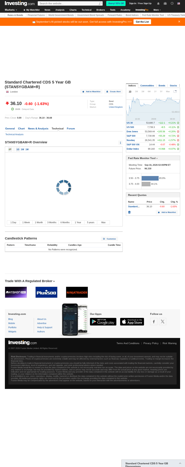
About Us (41, 319)
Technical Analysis (14, 134)
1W (22, 149)
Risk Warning (170, 343)
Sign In (132, 3)
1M (27, 149)
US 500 (130, 127)
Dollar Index (133, 149)
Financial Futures (36, 15)
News (47, 10)
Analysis (59, 10)
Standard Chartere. (138, 206)
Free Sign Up (144, 3)
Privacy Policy (151, 343)
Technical (86, 10)
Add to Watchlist (93, 92)
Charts (73, 10)
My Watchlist (33, 10)
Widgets (12, 331)
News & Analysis (38, 128)
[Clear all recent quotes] (129, 211)
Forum (71, 128)
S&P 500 (131, 136)
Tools (112, 10)
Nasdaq (131, 140)
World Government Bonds (61, 15)
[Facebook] (153, 321)
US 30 (130, 123)
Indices (132, 85)
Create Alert (115, 92)
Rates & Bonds (15, 15)
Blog (10, 319)
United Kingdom (116, 107)
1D (17, 149)
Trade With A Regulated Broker (28, 281)
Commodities (147, 85)
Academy (125, 10)
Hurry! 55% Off (116, 3)
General (10, 128)
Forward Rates (115, 15)
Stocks (173, 85)
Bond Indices (132, 15)
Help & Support (44, 327)
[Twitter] (162, 321)
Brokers (100, 10)
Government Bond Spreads (90, 15)
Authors (41, 331)
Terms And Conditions (128, 343)
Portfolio (12, 327)
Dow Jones (132, 131)
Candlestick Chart (10, 149)
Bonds (162, 85)
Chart (21, 128)
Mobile (11, 323)
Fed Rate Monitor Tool (153, 15)
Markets (10, 9)
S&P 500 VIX (133, 144)
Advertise (41, 323)
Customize (111, 239)
